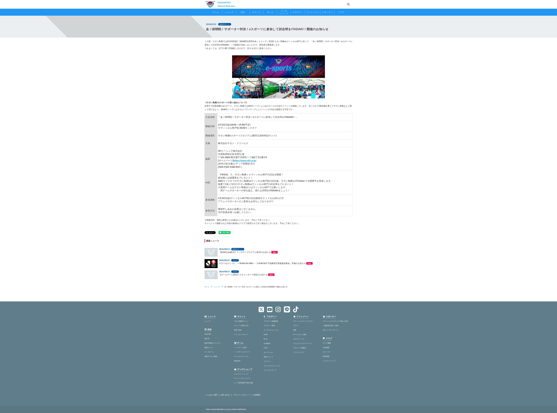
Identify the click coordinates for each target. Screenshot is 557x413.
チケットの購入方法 (241, 325)
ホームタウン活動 (299, 334)
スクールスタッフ (270, 370)
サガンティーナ (298, 339)
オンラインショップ (241, 374)
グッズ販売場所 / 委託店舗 (243, 383)
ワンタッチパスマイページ (302, 343)
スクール (267, 361)
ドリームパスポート (241, 334)
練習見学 (237, 361)
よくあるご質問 (211, 395)
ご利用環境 (256, 395)
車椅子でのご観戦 (211, 356)
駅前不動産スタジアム (212, 343)
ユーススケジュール (271, 330)
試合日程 (208, 334)
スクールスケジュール (272, 366)
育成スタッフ (268, 357)
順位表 (207, 338)
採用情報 (326, 356)
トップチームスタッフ (242, 352)
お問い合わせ (225, 395)
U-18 (265, 334)
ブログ (295, 325)
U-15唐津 (267, 343)
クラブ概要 (327, 343)
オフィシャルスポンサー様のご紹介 (335, 321)
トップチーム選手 (240, 347)
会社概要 (326, 347)
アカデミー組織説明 (271, 321)
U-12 (265, 348)
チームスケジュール (241, 356)
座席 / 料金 (238, 330)
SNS (294, 330)
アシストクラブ (298, 352)
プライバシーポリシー (241, 395)
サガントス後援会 (299, 348)
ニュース (217, 287)
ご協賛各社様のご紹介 (331, 325)
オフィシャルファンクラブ (302, 321)
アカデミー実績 (269, 325)
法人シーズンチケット (331, 330)
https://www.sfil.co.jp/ (244, 160)
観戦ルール (209, 347)
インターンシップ (329, 361)
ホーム (207, 287)
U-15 (265, 339)
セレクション (268, 352)
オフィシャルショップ (242, 378)
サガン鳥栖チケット (241, 321)
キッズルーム (209, 352)
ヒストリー (327, 352)
